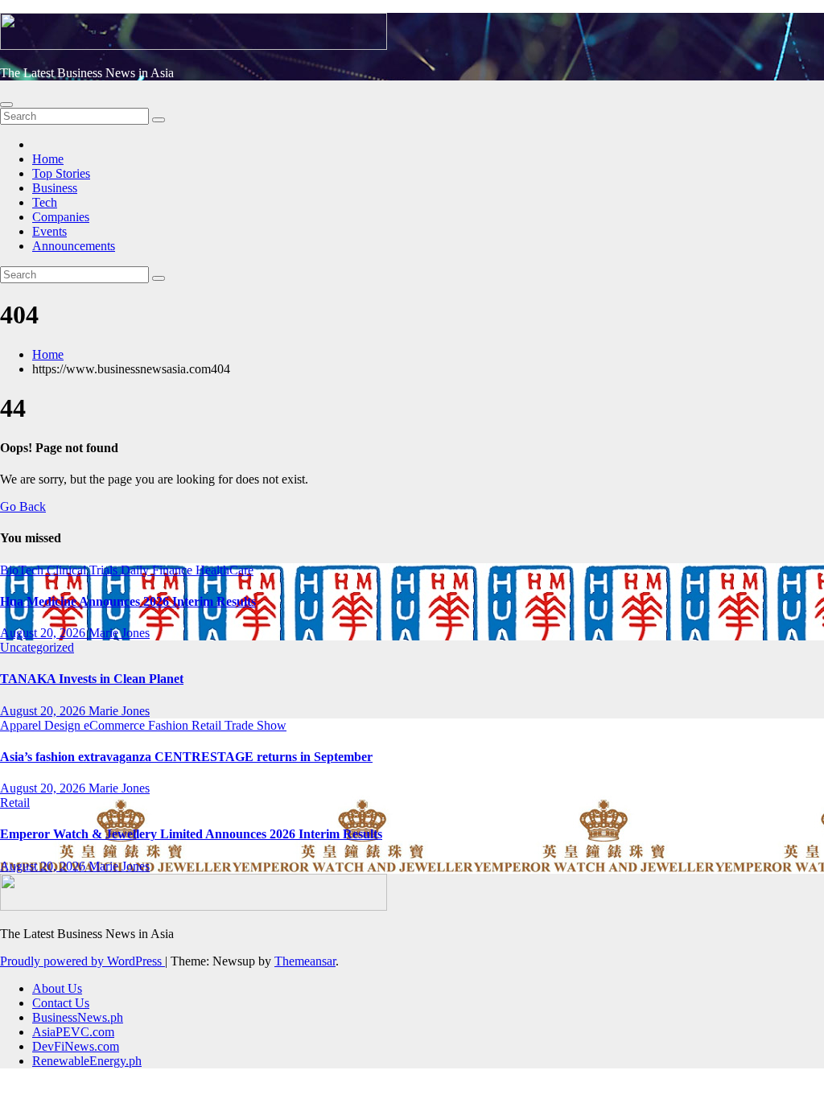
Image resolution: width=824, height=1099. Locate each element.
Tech (44, 202)
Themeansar (305, 961)
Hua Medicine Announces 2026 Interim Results (128, 601)
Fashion (170, 725)
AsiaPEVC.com (73, 1032)
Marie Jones (119, 633)
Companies (60, 217)
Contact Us (60, 1003)
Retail (208, 725)
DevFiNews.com (75, 1046)
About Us (57, 988)
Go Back (23, 506)
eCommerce (116, 725)
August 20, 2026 (44, 633)
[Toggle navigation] (6, 104)
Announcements (73, 246)
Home (48, 159)
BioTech (23, 570)
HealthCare (224, 570)
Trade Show (255, 725)
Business (54, 188)
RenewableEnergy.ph (87, 1061)
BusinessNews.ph (77, 1017)
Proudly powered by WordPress (82, 961)
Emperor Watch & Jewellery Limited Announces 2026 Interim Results (191, 834)
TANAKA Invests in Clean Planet (91, 678)
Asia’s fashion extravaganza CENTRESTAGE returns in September (186, 757)
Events (49, 231)
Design (64, 725)
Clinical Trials (84, 570)
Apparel (22, 725)
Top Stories (61, 173)
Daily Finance (158, 570)
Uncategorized (37, 647)
